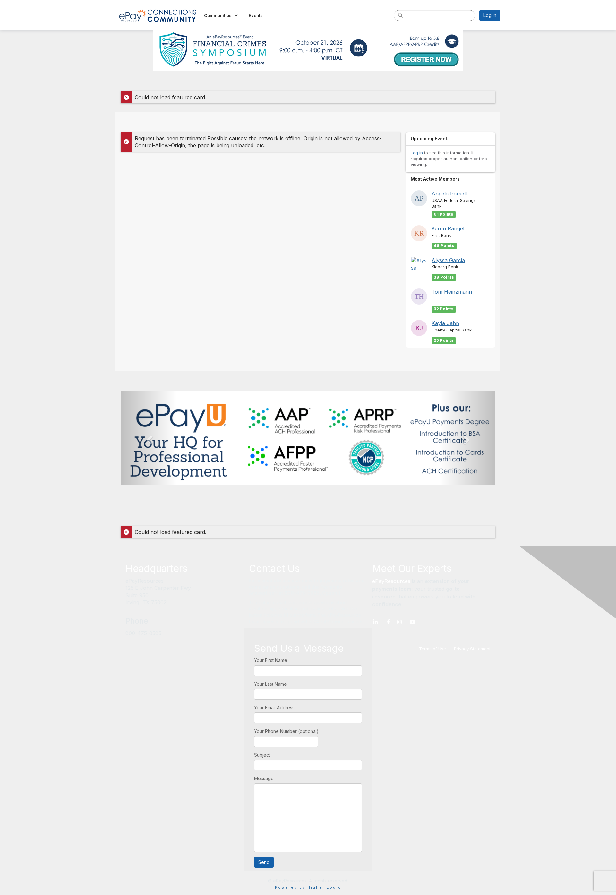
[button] (221, 15)
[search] (400, 15)
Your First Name (270, 660)
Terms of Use (432, 648)
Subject (262, 755)
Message (264, 778)
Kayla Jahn (445, 323)
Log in (489, 15)
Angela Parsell (449, 193)
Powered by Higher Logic (308, 887)
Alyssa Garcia (448, 260)
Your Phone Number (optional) (286, 731)
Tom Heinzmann (452, 291)
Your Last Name (270, 684)
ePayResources (391, 581)
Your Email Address (274, 707)
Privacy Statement (472, 648)
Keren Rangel (448, 228)
